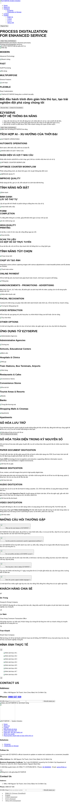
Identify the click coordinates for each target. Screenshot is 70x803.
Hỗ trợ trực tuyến (9, 734)
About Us (7, 7)
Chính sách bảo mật (10, 731)
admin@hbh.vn (62, 767)
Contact (6, 13)
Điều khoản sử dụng (10, 729)
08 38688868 (46, 767)
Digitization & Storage (14, 12)
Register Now (4, 26)
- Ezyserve (7, 744)
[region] (35, 663)
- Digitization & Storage (11, 746)
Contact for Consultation (16, 107)
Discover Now (4, 107)
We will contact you (49, 701)
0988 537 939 (14, 697)
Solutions (7, 9)
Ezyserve (10, 10)
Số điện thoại (4, 701)
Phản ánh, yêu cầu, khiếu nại (13, 732)
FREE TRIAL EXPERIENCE (8, 41)
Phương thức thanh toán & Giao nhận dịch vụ (18, 735)
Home (6, 5)
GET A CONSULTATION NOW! (9, 434)
